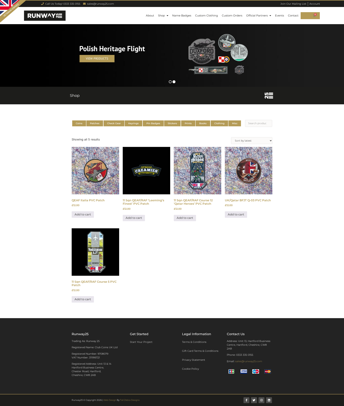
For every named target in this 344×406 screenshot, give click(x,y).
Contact (293, 15)
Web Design (109, 400)
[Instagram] (261, 400)
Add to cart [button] (83, 214)
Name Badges (181, 15)
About (150, 15)
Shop (161, 15)
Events (279, 15)
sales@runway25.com (248, 361)
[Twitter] (254, 400)
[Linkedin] (269, 400)
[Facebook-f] (246, 400)
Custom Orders (232, 15)
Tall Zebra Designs (130, 400)
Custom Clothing (206, 15)
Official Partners (257, 15)
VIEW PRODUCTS (97, 58)
